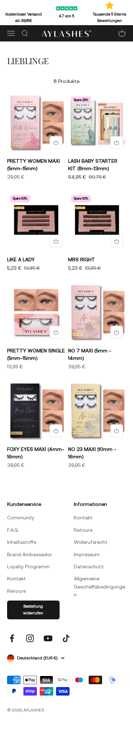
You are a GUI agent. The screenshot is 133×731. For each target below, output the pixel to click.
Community (20, 517)
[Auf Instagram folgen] (30, 638)
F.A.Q (12, 530)
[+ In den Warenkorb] (56, 142)
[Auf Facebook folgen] (12, 638)
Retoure (16, 591)
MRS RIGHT (81, 259)
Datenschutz (89, 566)
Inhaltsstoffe (21, 542)
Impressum (87, 554)
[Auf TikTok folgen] (66, 638)
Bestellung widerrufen (33, 609)
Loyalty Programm (28, 566)
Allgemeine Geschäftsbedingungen (99, 586)
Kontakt (16, 578)
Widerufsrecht (90, 542)
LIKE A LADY (21, 259)
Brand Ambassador (29, 554)
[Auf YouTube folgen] (48, 638)
